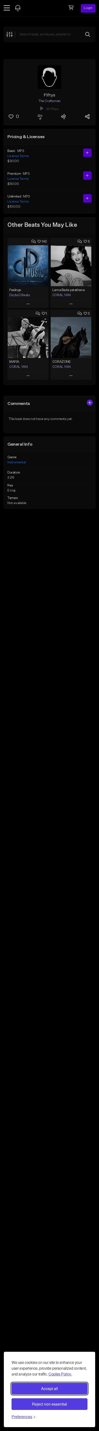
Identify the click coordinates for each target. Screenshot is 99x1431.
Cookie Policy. (60, 1374)
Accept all (49, 1388)
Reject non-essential (49, 1404)
